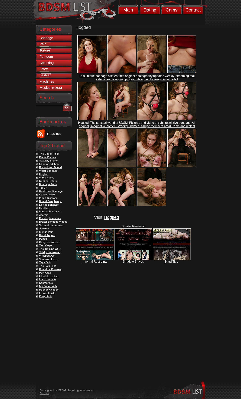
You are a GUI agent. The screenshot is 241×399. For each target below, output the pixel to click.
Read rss (54, 134)
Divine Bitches (47, 157)
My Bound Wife (48, 286)
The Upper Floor (49, 153)
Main (128, 9)
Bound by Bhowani (50, 269)
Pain (43, 44)
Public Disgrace (48, 197)
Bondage (46, 38)
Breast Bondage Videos (53, 221)
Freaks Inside (47, 292)
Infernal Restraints (95, 261)
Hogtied (111, 217)
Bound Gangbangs (50, 201)
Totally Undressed (49, 252)
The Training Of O (50, 248)
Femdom (46, 56)
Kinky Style (45, 296)
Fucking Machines (50, 218)
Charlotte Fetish (48, 276)
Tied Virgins (46, 245)
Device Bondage (49, 204)
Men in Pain (46, 231)
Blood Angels (47, 235)
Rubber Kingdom (49, 289)
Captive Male (47, 194)
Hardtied (44, 208)
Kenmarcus (46, 282)
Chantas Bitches (49, 163)
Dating (149, 9)
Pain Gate (45, 272)
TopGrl (43, 187)
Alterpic (43, 214)
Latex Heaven (47, 279)
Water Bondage (48, 170)
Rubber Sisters (48, 180)
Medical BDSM (51, 88)
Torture (45, 50)
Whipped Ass (47, 255)
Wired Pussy (46, 177)
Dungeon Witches (49, 242)
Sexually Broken (48, 160)
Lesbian (45, 75)
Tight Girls (45, 262)
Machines (47, 81)
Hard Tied (171, 261)
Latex (44, 69)
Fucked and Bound (50, 167)
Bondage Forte (48, 184)
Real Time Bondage (51, 191)
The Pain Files (47, 265)
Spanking (47, 63)
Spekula (44, 228)
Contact (193, 9)
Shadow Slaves (133, 261)
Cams (171, 9)
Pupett (43, 238)
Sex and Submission (51, 225)
